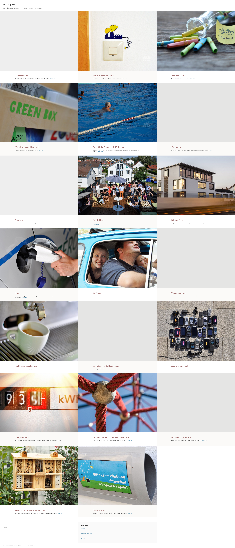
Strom (17, 292)
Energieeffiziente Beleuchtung (106, 365)
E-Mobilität (19, 220)
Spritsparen (98, 292)
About (25, 8)
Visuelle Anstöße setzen (104, 75)
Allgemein (83, 528)
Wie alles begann (39, 8)
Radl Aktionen (177, 75)
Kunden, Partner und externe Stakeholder (111, 437)
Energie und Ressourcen (86, 533)
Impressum (162, 526)
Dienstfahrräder (21, 75)
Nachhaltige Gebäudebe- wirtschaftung (32, 510)
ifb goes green (9, 4)
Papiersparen (99, 510)
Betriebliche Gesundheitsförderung (108, 147)
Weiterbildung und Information (28, 147)
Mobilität (83, 538)
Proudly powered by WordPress (17, 545)
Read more (52, 78)
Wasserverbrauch (179, 292)
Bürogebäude (177, 220)
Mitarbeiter (83, 536)
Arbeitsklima (98, 220)
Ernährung (176, 147)
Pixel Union (33, 545)
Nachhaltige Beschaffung (26, 365)
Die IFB (31, 8)
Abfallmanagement (179, 365)
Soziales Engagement (181, 437)
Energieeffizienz (22, 437)
